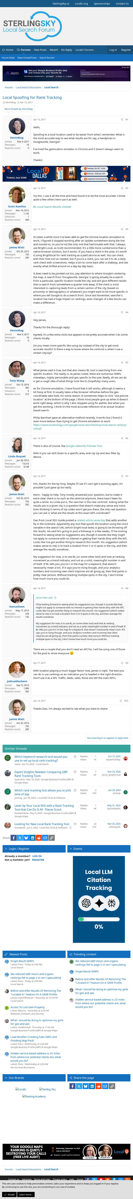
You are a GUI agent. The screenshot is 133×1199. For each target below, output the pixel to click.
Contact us (13, 1179)
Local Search (42, 764)
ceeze (17, 764)
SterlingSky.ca (61, 3)
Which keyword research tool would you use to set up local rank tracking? (41, 758)
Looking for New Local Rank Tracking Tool (42, 824)
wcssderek (20, 827)
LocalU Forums (85, 49)
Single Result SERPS (22, 961)
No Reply (66, 49)
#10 (126, 700)
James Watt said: (44, 597)
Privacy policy (60, 1179)
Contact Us (122, 3)
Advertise (27, 1179)
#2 (127, 188)
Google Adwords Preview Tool (84, 446)
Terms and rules (42, 1179)
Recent (54, 49)
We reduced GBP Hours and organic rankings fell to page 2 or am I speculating (36, 975)
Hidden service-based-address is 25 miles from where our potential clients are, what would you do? (36, 1057)
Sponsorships (102, 3)
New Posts (40, 49)
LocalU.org (81, 3)
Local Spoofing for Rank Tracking (32, 97)
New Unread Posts (27, 57)
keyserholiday (113, 759)
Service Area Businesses (23, 1067)
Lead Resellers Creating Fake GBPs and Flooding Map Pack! (34, 1038)
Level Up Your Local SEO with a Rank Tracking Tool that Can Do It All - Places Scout (44, 807)
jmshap (18, 797)
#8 (127, 588)
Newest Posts (18, 954)
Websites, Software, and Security (27, 1013)
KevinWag (10, 102)
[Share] (122, 119)
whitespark (115, 826)
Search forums (46, 57)
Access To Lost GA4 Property (28, 1007)
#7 (127, 476)
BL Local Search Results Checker (52, 206)
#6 (127, 438)
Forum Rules (8, 57)
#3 (127, 229)
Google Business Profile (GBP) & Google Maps (34, 1030)
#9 (127, 662)
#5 (127, 362)
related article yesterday (91, 520)
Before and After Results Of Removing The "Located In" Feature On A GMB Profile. (36, 992)
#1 (127, 119)
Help (71, 1179)
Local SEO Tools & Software (51, 797)
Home (9, 49)
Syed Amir (20, 779)
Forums (25, 49)
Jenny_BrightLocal (111, 774)
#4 (127, 312)
